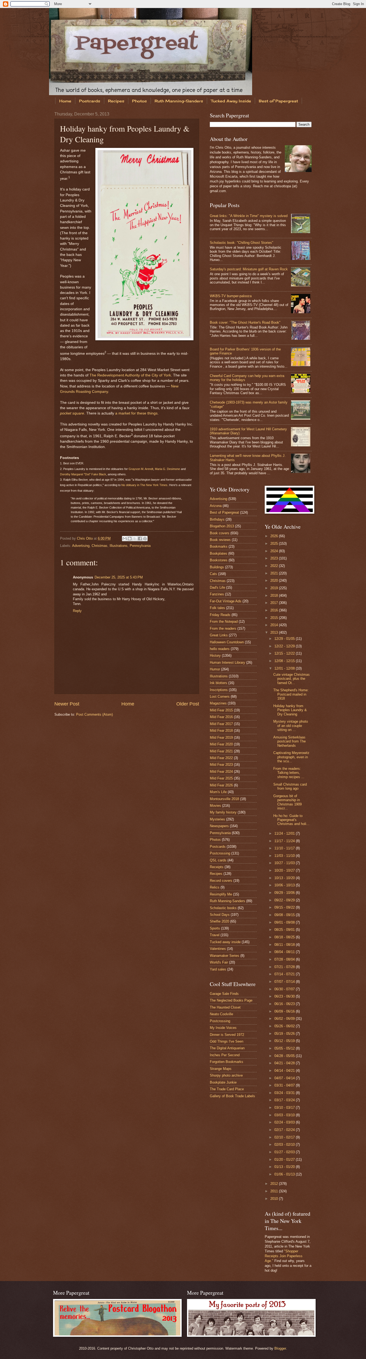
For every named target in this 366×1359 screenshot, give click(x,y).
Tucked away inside (225, 942)
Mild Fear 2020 (221, 744)
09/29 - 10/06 (285, 893)
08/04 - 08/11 (285, 952)
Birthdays (217, 519)
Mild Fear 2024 (221, 772)
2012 (274, 1184)
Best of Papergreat (278, 101)
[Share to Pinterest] (145, 538)
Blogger (280, 1348)
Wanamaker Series (224, 956)
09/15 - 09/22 (285, 907)
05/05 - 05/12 (285, 1048)
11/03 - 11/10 (285, 856)
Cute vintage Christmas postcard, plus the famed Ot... (291, 679)
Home (65, 101)
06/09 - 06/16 (285, 1011)
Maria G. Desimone (167, 469)
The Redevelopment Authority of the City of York (130, 375)
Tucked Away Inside (231, 101)
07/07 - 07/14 (285, 982)
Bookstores (218, 560)
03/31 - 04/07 (285, 1085)
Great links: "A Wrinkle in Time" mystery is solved (248, 216)
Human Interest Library (227, 662)
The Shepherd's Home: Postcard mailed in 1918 (291, 694)
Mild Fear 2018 (221, 731)
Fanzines (217, 594)
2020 (274, 580)
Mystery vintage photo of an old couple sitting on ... (290, 725)
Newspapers (219, 826)
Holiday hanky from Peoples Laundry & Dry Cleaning (290, 710)
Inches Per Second (225, 1055)
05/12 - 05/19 (285, 1041)
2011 (274, 1191)
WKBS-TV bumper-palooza (231, 296)
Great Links (219, 635)
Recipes (116, 101)
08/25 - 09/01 (285, 930)
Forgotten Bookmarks (226, 1062)
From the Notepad (224, 621)
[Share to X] (134, 538)
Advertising (80, 546)
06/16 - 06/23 (285, 1004)
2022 (274, 566)
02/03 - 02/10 (285, 1145)
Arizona (216, 506)
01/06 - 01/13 (285, 1174)
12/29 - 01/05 (285, 639)
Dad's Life (217, 587)
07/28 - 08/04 (285, 959)
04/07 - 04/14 (285, 1078)
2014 (274, 625)
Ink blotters (218, 683)
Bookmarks (218, 546)
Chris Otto (85, 538)
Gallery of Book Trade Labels (232, 1096)
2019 (274, 588)
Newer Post (66, 704)
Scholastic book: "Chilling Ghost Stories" (241, 243)
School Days (220, 915)
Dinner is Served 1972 (227, 1035)
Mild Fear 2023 (221, 765)
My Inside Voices (223, 1028)
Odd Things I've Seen (226, 1041)
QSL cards (218, 860)
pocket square (72, 413)
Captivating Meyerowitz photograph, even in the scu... (291, 757)
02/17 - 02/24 (285, 1130)
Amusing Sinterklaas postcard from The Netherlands (289, 741)
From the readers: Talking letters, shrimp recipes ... (288, 773)
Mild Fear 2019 (221, 737)
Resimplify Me (221, 894)
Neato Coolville (221, 1014)
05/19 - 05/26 (285, 1034)
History (215, 656)
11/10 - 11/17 (285, 848)
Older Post (187, 704)
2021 (274, 573)
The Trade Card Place (227, 1089)
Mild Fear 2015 (221, 710)
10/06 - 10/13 (285, 885)
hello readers (220, 649)
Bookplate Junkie (223, 1082)
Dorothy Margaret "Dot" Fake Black (83, 474)
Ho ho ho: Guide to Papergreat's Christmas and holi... (291, 820)
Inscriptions (219, 690)
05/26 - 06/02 (285, 1026)
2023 (274, 558)
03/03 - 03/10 (285, 1115)
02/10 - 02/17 (285, 1137)
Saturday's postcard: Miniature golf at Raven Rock (249, 269)
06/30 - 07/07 (285, 989)
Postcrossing (220, 853)
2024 (274, 551)
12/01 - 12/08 (285, 668)
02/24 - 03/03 (285, 1122)
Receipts (216, 867)
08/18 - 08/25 (285, 937)
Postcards (89, 101)
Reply (77, 611)
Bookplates (218, 553)
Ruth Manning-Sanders (179, 101)
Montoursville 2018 (224, 799)
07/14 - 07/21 (285, 974)
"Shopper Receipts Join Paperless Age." (283, 1256)
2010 (274, 1199)
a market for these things (136, 413)
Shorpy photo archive (226, 1075)
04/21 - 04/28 (285, 1063)
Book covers (219, 533)
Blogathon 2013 (222, 526)
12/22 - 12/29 (285, 646)
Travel (214, 935)
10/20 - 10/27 (285, 870)
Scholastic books (223, 908)
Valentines (218, 949)
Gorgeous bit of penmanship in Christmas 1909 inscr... (287, 802)
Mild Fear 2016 (221, 717)
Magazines (218, 703)
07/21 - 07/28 (285, 967)
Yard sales (218, 969)
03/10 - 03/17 (285, 1108)
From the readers (223, 628)
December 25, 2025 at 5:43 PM (119, 577)
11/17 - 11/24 (285, 841)
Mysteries (217, 819)
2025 (274, 544)
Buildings (217, 567)
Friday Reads (220, 615)
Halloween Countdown (227, 642)
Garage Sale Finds (224, 994)
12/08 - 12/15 (285, 661)
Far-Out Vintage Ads (225, 601)
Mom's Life (218, 792)
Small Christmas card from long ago (290, 786)
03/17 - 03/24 (285, 1100)
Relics (214, 887)
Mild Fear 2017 (221, 724)
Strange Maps (220, 1069)
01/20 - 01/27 (285, 1160)
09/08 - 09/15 (285, 915)
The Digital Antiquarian (227, 1048)
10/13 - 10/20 (285, 878)
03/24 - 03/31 (285, 1093)
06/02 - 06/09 (285, 1019)
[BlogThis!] (129, 538)
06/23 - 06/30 (285, 996)
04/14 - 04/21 (285, 1071)
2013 (274, 632)
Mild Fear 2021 (221, 751)
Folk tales (217, 608)
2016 (274, 610)
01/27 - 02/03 (285, 1152)
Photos (139, 101)
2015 (274, 618)
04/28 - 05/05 (285, 1056)
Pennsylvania (140, 546)
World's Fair (219, 962)
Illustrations (119, 546)
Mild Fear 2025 (221, 778)
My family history (223, 812)
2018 (274, 595)
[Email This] (124, 538)
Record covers (221, 881)
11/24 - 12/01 (285, 833)
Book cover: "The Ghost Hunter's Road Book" (245, 322)
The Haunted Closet (225, 1007)
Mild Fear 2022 (221, 758)
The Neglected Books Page (231, 1000)
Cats (213, 574)
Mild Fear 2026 (221, 785)
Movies (215, 806)
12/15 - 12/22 (285, 653)
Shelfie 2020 (219, 921)
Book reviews (220, 540)
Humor (215, 669)
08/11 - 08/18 (285, 945)
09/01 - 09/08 (285, 922)
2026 (274, 536)
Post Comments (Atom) (94, 714)
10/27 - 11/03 (285, 863)
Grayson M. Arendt (141, 469)
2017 (274, 603)
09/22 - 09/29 (285, 900)
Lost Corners (220, 697)
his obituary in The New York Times (144, 485)
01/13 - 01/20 (285, 1167)
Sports (215, 928)
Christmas (99, 546)
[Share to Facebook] (140, 538)
